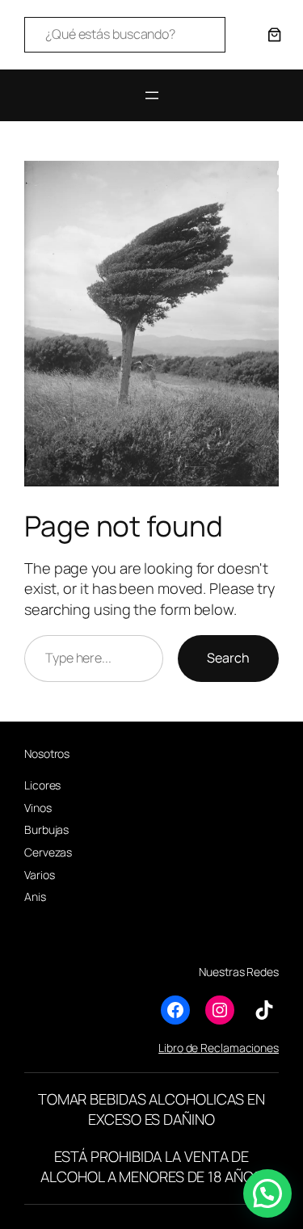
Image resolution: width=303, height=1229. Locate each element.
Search (228, 658)
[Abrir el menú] (152, 95)
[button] (267, 1193)
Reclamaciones (239, 1047)
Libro (170, 1047)
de (192, 1047)
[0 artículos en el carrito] (274, 34)
